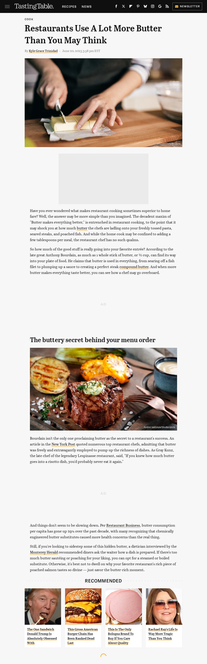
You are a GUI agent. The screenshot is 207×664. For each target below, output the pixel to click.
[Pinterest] (138, 7)
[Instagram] (153, 7)
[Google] (160, 7)
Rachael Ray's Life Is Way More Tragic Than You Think (162, 633)
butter (82, 227)
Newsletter (190, 6)
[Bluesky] (145, 7)
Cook (29, 19)
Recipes (69, 6)
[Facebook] (116, 7)
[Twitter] (123, 7)
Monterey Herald (44, 552)
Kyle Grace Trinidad (43, 50)
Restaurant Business (123, 525)
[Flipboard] (131, 7)
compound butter (133, 266)
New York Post (63, 444)
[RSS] (167, 7)
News (87, 6)
